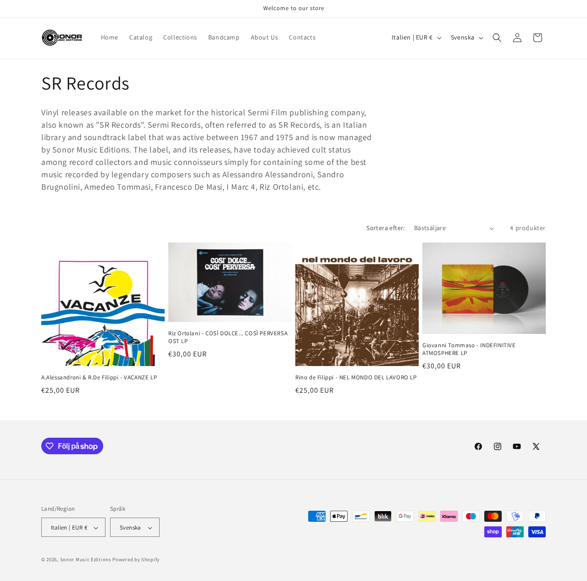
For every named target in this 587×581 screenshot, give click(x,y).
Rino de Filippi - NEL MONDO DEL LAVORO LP (356, 377)
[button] (497, 38)
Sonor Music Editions (85, 560)
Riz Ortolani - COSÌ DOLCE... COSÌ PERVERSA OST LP (228, 337)
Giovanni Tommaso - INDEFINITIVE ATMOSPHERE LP (469, 349)
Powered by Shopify (136, 560)
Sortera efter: (385, 228)
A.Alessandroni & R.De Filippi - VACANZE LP (99, 377)
